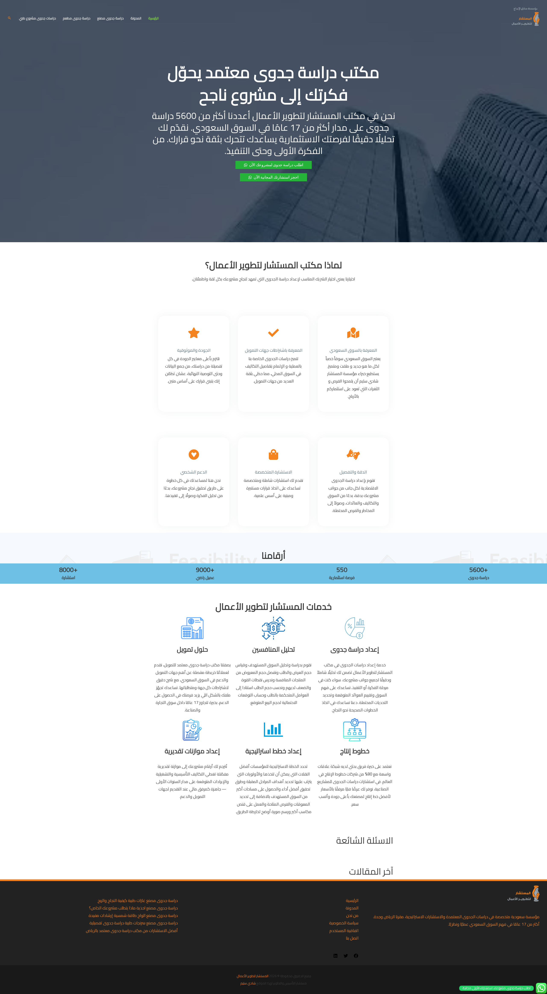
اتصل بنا (352, 938)
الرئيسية (153, 18)
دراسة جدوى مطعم (76, 18)
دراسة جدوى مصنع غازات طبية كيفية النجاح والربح (138, 900)
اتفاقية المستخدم (344, 930)
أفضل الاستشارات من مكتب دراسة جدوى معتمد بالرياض (132, 930)
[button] (9, 18)
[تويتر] (345, 957)
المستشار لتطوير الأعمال (252, 976)
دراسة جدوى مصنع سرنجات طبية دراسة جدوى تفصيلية (134, 923)
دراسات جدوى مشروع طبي (37, 18)
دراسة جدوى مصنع (110, 18)
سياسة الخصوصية (344, 923)
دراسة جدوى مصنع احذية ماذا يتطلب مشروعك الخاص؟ (133, 908)
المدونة (136, 18)
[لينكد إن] (335, 957)
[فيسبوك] (356, 957)
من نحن (352, 915)
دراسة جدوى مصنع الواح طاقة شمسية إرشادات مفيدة (133, 915)
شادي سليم (248, 983)
